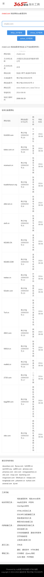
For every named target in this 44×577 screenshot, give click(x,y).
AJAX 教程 (21, 557)
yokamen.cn (20, 481)
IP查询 (31, 502)
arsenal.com (7, 483)
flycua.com (19, 466)
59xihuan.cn (20, 478)
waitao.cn (7, 277)
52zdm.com (8, 291)
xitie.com (7, 436)
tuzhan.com (30, 481)
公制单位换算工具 (24, 540)
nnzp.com (14, 475)
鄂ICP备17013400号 (35, 572)
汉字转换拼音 (22, 536)
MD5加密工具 (22, 529)
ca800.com (17, 469)
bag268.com (8, 402)
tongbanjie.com (8, 481)
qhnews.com (28, 469)
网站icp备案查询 (20, 13)
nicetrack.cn (8, 165)
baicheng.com (24, 475)
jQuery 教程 (30, 553)
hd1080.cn (29, 466)
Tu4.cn (6, 312)
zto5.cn (6, 223)
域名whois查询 (34, 499)
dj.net (15, 483)
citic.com (5, 475)
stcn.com (17, 472)
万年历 (19, 545)
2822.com (7, 333)
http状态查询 (22, 502)
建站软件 (25, 550)
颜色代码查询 (36, 533)
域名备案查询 (22, 499)
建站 (19, 550)
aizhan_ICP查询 (26, 38)
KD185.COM (9, 262)
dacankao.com (8, 466)
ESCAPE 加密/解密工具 (26, 514)
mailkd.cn (7, 364)
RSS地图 (25, 569)
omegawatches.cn (29, 472)
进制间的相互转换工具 (25, 525)
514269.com (8, 135)
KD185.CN (8, 243)
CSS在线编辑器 (23, 533)
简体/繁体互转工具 (24, 518)
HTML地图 (33, 569)
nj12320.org (7, 469)
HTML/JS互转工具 (24, 511)
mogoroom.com (8, 478)
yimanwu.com (7, 472)
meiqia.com (31, 478)
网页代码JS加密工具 (25, 522)
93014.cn (7, 349)
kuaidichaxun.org (10, 185)
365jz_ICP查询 (16, 33)
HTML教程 (35, 550)
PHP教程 (30, 557)
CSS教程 (20, 553)
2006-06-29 (21, 98)
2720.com (7, 378)
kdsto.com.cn (9, 150)
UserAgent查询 (23, 506)
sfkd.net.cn (8, 204)
